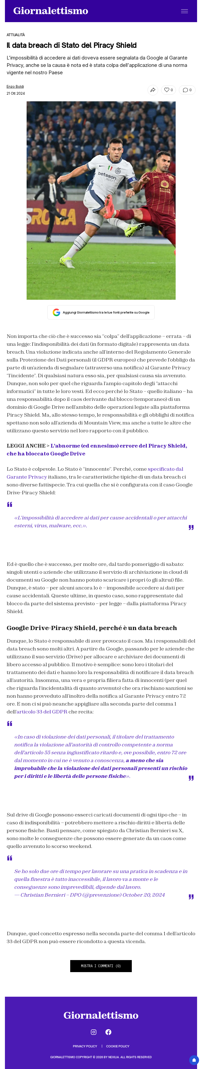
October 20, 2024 (143, 895)
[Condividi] (153, 90)
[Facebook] (108, 1032)
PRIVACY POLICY (85, 1046)
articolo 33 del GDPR (42, 711)
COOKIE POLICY (117, 1046)
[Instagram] (94, 1032)
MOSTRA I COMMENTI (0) (101, 966)
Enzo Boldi (15, 86)
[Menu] (184, 11)
